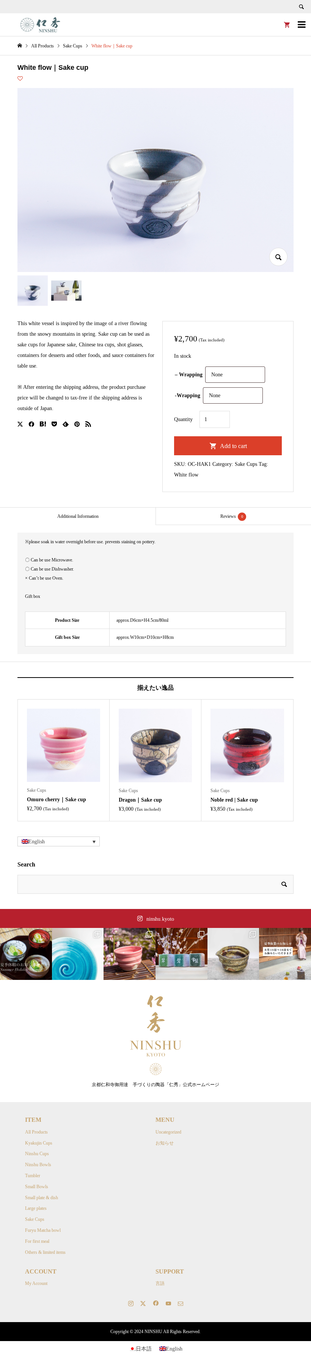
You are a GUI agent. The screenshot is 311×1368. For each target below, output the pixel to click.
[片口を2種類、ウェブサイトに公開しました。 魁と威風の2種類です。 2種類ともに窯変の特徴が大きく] (233, 954)
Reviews (231, 516)
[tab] (78, 516)
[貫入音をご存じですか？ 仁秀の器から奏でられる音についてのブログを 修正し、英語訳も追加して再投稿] (78, 954)
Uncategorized (168, 1132)
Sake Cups (246, 464)
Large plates (36, 1208)
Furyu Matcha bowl (43, 1230)
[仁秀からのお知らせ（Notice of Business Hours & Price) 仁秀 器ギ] (285, 954)
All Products (36, 1132)
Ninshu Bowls (38, 1164)
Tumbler (32, 1175)
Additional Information (78, 516)
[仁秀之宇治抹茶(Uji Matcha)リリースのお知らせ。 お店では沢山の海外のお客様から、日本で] (181, 954)
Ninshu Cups (37, 1153)
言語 (160, 1283)
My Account (36, 1283)
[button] (58, 842)
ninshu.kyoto (160, 919)
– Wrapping (189, 374)
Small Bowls (36, 1186)
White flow (186, 475)
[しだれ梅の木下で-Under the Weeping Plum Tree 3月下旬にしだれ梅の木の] (130, 954)
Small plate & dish (41, 1197)
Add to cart (233, 446)
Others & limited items (45, 1252)
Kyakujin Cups (38, 1143)
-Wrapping (187, 395)
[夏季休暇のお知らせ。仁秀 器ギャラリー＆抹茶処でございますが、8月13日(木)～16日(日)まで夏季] (26, 954)
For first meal (37, 1241)
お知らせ (165, 1143)
